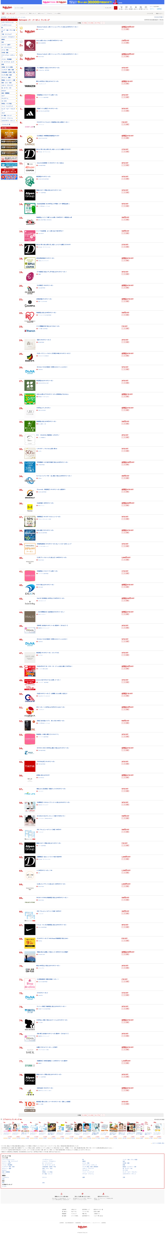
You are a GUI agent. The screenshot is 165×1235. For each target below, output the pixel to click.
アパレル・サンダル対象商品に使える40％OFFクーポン (51, 924)
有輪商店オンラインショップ (43, 1036)
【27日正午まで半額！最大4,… (51, 1133)
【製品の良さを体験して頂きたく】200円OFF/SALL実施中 (52, 952)
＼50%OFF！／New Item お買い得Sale (46, 448)
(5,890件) (45, 1138)
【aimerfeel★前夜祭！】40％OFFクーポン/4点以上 (50, 163)
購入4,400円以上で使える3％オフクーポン (47, 81)
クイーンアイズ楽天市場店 (43, 97)
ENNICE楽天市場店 (41, 750)
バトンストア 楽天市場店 (43, 682)
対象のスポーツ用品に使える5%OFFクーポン (48, 843)
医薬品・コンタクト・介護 (8, 80)
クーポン (23, 17)
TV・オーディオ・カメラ (8, 62)
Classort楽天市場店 (41, 287)
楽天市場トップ (5, 17)
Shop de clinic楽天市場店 (42, 981)
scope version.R (41, 233)
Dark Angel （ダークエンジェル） (44, 151)
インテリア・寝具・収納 (8, 69)
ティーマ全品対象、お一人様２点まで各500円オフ (49, 231)
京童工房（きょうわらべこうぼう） (45, 1090)
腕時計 (3, 39)
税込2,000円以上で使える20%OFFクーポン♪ (48, 965)
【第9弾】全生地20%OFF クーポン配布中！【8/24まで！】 (52, 625)
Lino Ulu (39, 451)
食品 (3, 42)
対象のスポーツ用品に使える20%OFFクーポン (49, 1074)
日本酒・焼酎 (5, 52)
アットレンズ (40, 832)
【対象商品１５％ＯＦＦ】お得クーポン (47, 571)
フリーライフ (40, 791)
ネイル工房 (40, 1022)
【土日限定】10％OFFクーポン (44, 285)
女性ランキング (41, 13)
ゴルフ (3, 113)
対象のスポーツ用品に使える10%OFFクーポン (49, 190)
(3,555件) (106, 1138)
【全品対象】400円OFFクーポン (45, 503)
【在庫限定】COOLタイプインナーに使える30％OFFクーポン (53, 802)
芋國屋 (39, 274)
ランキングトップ (23, 13)
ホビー (3, 95)
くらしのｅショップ (42, 83)
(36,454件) (54, 1138)
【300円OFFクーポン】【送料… (140, 1133)
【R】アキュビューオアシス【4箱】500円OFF (48, 829)
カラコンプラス (41, 968)
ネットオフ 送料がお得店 (43, 668)
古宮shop (39, 478)
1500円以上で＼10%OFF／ (43, 407)
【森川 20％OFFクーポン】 (43, 339)
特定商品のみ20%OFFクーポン (44, 380)
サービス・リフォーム (7, 118)
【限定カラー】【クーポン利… (121, 1133)
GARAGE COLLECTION (42, 138)
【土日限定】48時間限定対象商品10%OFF (47, 135)
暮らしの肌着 (40, 1104)
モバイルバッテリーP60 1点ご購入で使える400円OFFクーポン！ (54, 475)
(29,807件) (80, 1138)
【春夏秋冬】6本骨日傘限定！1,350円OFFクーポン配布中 (51, 1060)
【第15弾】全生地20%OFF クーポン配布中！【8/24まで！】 (52, 1033)
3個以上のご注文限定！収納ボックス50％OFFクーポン (51, 788)
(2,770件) (151, 1138)
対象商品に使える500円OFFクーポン (46, 312)
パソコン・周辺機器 (7, 59)
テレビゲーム (5, 98)
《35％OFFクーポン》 (42, 992)
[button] (126, 8)
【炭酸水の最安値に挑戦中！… (95, 1133)
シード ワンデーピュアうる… (104, 1133)
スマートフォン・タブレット (8, 56)
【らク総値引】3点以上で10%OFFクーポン (48, 67)
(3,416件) (115, 1138)
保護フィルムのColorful (42, 301)
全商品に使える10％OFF (43, 775)
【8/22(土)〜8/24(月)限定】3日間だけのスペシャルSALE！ (52, 367)
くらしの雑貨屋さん (42, 437)
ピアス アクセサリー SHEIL (43, 1049)
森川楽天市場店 (41, 342)
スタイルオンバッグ (42, 600)
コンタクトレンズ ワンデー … (7, 1133)
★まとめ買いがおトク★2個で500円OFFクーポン (49, 40)
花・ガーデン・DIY (6, 88)
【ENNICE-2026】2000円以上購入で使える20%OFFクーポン (52, 748)
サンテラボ (40, 655)
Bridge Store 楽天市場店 (42, 532)
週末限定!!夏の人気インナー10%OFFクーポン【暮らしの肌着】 (53, 1101)
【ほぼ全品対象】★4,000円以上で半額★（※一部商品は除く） (53, 203)
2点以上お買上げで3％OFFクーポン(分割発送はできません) (52, 394)
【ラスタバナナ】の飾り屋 (43, 355)
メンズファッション (7, 25)
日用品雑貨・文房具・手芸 (8, 72)
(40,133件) (124, 1138)
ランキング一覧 (6, 124)
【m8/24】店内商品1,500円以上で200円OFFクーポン (50, 598)
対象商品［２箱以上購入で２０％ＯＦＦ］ (47, 734)
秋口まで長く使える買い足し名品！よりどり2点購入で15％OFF (53, 149)
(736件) (9, 1138)
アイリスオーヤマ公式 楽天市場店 (44, 315)
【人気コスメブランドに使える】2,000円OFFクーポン (51, 884)
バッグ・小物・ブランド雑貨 (8, 31)
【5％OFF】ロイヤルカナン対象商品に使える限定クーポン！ (53, 122)
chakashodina (40, 369)
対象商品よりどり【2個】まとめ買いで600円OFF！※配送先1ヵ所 (54, 217)
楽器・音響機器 (5, 93)
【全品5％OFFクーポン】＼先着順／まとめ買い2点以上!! (51, 693)
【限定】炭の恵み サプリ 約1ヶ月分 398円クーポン (50, 720)
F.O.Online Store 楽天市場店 (43, 70)
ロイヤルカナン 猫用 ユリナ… (148, 1133)
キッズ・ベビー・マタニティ (8, 109)
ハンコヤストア (41, 709)
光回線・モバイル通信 (7, 67)
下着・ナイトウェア (7, 34)
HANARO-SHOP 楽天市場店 (43, 179)
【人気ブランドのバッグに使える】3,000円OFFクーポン (51, 557)
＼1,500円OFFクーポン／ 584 (44, 870)
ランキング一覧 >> (159, 17)
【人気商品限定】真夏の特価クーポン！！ (47, 979)
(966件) (141, 1138)
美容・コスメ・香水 (7, 82)
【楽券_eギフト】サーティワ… (25, 1133)
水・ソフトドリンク (7, 47)
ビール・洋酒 (5, 50)
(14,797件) (19, 1138)
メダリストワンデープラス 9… (60, 1133)
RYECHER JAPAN (41, 954)
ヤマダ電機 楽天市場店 (43, 328)
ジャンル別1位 (57, 13)
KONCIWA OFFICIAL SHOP (43, 383)
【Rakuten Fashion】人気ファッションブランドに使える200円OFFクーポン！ (57, 27)
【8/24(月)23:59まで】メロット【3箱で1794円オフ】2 (50, 816)
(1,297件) (71, 1138)
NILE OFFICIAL (41, 777)
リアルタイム (49, 13)
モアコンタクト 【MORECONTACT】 (45, 818)
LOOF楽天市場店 (41, 464)
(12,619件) (89, 1138)
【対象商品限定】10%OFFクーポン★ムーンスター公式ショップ (53, 544)
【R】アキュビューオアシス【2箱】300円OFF (48, 911)
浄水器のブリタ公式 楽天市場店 (44, 1008)
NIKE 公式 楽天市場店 (42, 927)
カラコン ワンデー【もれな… (78, 1133)
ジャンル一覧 (150, 13)
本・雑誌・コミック (7, 115)
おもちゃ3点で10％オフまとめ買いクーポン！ (48, 680)
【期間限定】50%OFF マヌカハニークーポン (48, 516)
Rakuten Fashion (41, 29)
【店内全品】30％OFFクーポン (44, 1088)
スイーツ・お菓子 (6, 44)
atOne (39, 872)
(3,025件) (27, 1138)
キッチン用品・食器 (7, 75)
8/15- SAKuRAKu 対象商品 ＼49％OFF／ (47, 435)
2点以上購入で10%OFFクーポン (45, 530)
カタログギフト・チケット (8, 120)
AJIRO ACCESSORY (42, 410)
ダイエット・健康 (6, 77)
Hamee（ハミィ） (41, 505)
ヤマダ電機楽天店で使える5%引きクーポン (48, 326)
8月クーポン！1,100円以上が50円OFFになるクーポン (50, 707)
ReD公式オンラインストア (43, 804)
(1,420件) (159, 1138)
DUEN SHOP (40, 587)
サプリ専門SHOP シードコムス (44, 206)
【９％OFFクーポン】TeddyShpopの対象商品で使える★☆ (52, 938)
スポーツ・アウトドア (7, 85)
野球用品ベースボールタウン (43, 396)
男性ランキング (32, 13)
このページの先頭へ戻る (158, 1143)
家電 (3, 64)
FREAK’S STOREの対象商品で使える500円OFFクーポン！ (52, 897)
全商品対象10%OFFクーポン (44, 299)
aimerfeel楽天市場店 (41, 165)
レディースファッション (8, 22)
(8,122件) (36, 1138)
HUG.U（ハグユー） (42, 614)
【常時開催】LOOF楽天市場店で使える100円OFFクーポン (52, 462)
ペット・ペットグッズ (7, 106)
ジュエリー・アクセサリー (8, 37)
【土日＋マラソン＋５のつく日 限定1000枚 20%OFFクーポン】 (53, 353)
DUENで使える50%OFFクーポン (45, 584)
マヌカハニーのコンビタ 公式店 (44, 519)
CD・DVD (4, 101)
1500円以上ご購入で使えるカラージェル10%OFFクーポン (52, 1020)
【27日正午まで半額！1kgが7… (113, 1133)
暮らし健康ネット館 (42, 423)
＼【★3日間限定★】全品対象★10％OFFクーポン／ (50, 612)
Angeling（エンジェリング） (43, 260)
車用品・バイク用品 (7, 103)
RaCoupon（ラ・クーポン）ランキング (34, 20)
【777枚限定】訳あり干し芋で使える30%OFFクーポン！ (51, 271)
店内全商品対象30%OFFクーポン (45, 258)
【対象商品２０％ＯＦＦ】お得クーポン (47, 95)
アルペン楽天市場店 (42, 192)
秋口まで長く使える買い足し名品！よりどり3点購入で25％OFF (53, 244)
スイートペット (41, 124)
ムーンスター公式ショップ (43, 546)
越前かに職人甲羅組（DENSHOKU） (45, 219)
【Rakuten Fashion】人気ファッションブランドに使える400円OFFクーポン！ (57, 54)
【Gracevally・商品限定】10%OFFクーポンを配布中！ (51, 489)
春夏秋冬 (40, 1063)
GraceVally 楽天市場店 (42, 491)
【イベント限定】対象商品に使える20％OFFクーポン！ (51, 1006)
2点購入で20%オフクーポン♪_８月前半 (46, 1047)
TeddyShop (40, 940)
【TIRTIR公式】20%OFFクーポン (45, 761)
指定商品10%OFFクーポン (43, 176)
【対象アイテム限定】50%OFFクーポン (47, 108)
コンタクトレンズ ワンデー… (86, 1133)
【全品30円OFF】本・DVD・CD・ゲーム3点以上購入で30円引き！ (54, 666)
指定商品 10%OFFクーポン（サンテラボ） (48, 652)
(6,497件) (133, 1138)
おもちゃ (4, 90)
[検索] (115, 8)
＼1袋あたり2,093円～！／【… (131, 1133)
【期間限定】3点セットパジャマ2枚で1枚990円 (49, 856)
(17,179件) (98, 1138)
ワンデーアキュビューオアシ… (157, 1133)
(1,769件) (62, 1138)
